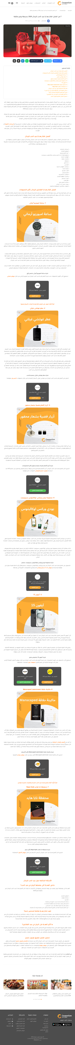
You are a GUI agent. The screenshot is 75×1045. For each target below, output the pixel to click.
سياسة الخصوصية (45, 1026)
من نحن (46, 1019)
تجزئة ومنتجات (62, 10)
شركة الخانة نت (30, 1038)
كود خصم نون (21, 1019)
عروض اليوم (30, 3)
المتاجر (43, 3)
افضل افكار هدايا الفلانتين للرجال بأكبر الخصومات (54, 73)
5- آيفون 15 (64, 82)
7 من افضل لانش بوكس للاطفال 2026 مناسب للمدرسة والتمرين (61, 994)
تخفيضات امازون (20, 1028)
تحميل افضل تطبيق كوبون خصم (59, 96)
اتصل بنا (46, 1021)
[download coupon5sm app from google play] (57, 1024)
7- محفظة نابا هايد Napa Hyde (59, 86)
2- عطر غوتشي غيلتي (62, 77)
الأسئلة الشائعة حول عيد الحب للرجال (57, 88)
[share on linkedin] (22, 61)
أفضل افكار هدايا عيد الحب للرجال (58, 71)
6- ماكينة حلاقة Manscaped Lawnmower (57, 84)
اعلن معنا (45, 1023)
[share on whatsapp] (27, 61)
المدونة (23, 3)
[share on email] (18, 61)
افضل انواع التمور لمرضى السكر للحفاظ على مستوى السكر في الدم (13, 994)
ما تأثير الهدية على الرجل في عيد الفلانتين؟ (57, 94)
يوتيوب (9, 1021)
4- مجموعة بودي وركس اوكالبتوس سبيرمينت (55, 81)
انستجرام (8, 1019)
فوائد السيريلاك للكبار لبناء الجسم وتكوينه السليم (37, 994)
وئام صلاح (44, 20)
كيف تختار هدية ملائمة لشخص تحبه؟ (58, 92)
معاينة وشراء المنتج (37, 490)
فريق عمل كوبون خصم (44, 1031)
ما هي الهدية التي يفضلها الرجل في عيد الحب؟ (55, 90)
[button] (12, 3)
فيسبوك (8, 1026)
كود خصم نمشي (21, 1021)
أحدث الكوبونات (51, 3)
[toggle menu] (8, 3)
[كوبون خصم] (65, 3)
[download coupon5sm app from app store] (67, 1024)
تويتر (9, 1023)
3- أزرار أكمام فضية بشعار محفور (59, 79)
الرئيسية (70, 10)
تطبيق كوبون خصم (31, 1019)
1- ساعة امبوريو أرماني (61, 75)
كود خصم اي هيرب (20, 1023)
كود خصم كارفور (21, 1026)
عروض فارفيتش (20, 1030)
